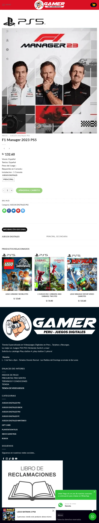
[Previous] (2, 280)
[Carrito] (93, 5)
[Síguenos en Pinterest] (13, 459)
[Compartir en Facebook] (9, 211)
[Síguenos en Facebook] (3, 459)
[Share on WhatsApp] (4, 211)
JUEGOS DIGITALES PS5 (20, 136)
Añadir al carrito (29, 190)
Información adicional (14, 229)
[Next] (97, 280)
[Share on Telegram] (23, 211)
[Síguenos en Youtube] (16, 459)
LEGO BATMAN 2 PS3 (26, 512)
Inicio (4, 136)
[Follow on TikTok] (10, 459)
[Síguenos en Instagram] (7, 459)
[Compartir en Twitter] (13, 211)
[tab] (14, 230)
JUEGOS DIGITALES (9, 175)
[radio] (8, 180)
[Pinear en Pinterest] (18, 211)
